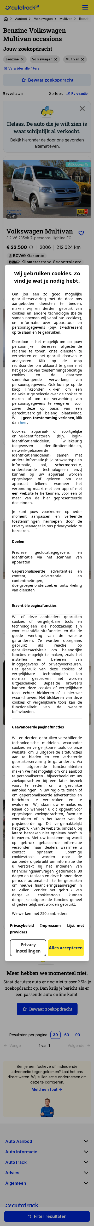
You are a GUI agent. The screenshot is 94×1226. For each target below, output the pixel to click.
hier (23, 422)
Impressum (50, 925)
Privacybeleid (22, 925)
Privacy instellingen (28, 948)
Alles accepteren (66, 948)
